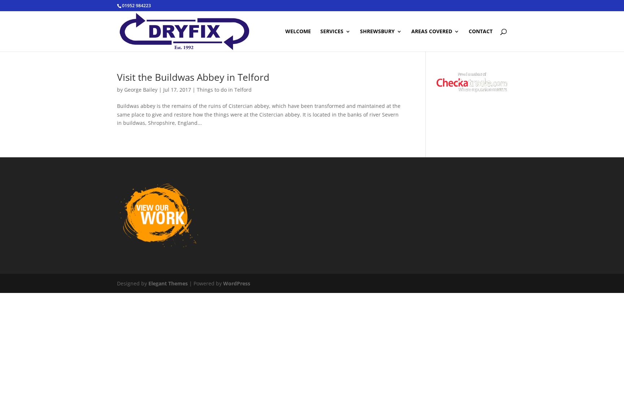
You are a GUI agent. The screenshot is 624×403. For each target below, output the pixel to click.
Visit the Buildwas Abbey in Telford (193, 77)
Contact (481, 32)
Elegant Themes (168, 283)
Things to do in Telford (224, 89)
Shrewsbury (377, 32)
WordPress (236, 283)
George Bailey (140, 89)
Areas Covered (431, 32)
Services (331, 32)
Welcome (298, 32)
